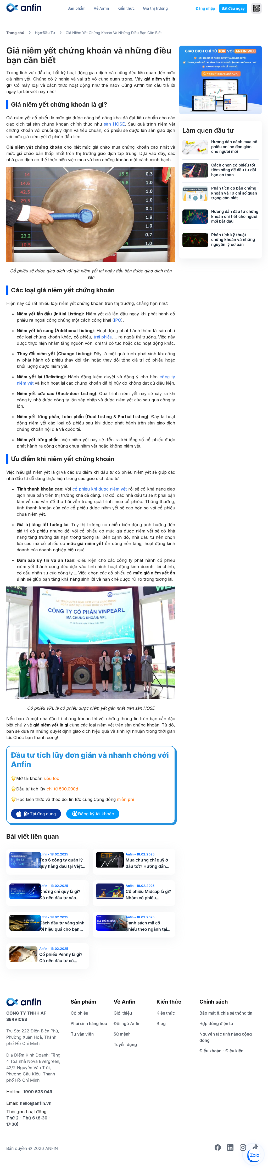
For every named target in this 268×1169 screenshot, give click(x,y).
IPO (117, 320)
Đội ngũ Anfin (127, 1023)
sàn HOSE (114, 124)
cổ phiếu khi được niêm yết (99, 489)
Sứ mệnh (122, 1034)
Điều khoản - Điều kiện (221, 1050)
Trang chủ (15, 32)
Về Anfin (101, 8)
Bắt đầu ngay (233, 8)
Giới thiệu (123, 1013)
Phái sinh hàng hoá (89, 1023)
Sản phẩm (76, 8)
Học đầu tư (45, 32)
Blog (161, 1023)
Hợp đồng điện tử (216, 1023)
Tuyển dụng (125, 1044)
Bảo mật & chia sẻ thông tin (225, 1013)
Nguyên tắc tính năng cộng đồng (225, 1037)
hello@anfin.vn (36, 1103)
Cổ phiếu (79, 1013)
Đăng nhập (205, 8)
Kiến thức (126, 8)
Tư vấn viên (82, 1034)
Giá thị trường (155, 8)
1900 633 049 (38, 1091)
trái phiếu (103, 337)
